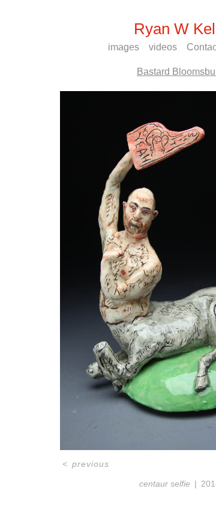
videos (163, 47)
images (123, 47)
